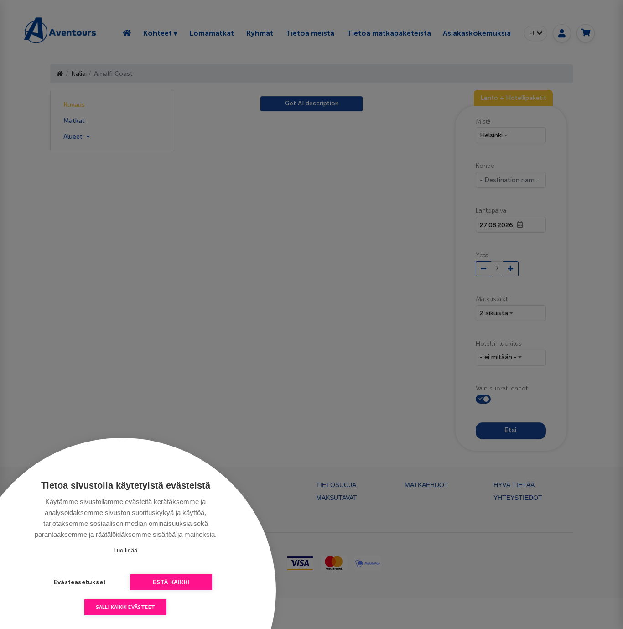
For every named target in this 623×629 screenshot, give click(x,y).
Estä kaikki (171, 582)
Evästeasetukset (80, 582)
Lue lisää (125, 550)
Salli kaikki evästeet (125, 607)
